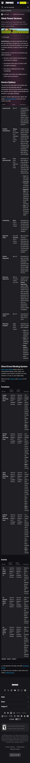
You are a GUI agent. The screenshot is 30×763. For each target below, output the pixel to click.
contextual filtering (10, 99)
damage (4, 659)
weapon (14, 659)
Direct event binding (7, 369)
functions (12, 379)
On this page (5, 37)
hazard (8, 659)
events (20, 379)
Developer (6, 14)
